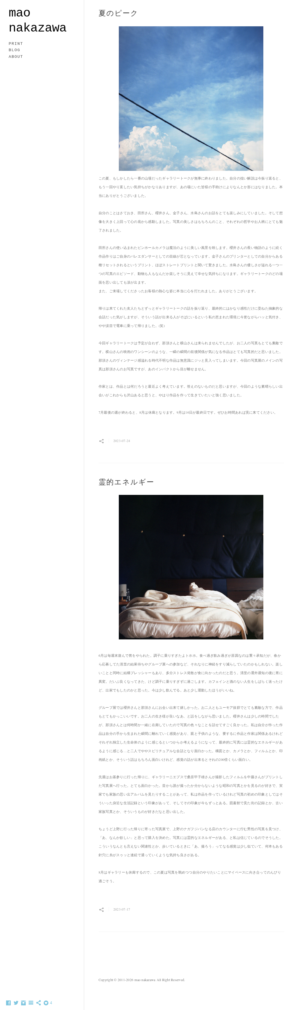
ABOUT (16, 56)
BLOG (14, 50)
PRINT (16, 43)
